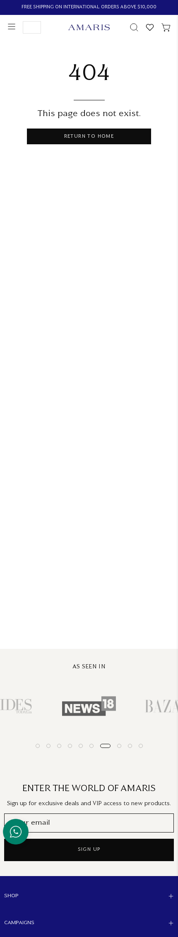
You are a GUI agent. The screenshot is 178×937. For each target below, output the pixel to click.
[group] (89, 7)
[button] (133, 27)
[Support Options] (15, 831)
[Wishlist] (150, 27)
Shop (11, 895)
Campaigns (19, 922)
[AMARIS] (89, 27)
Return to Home (89, 136)
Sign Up (89, 849)
